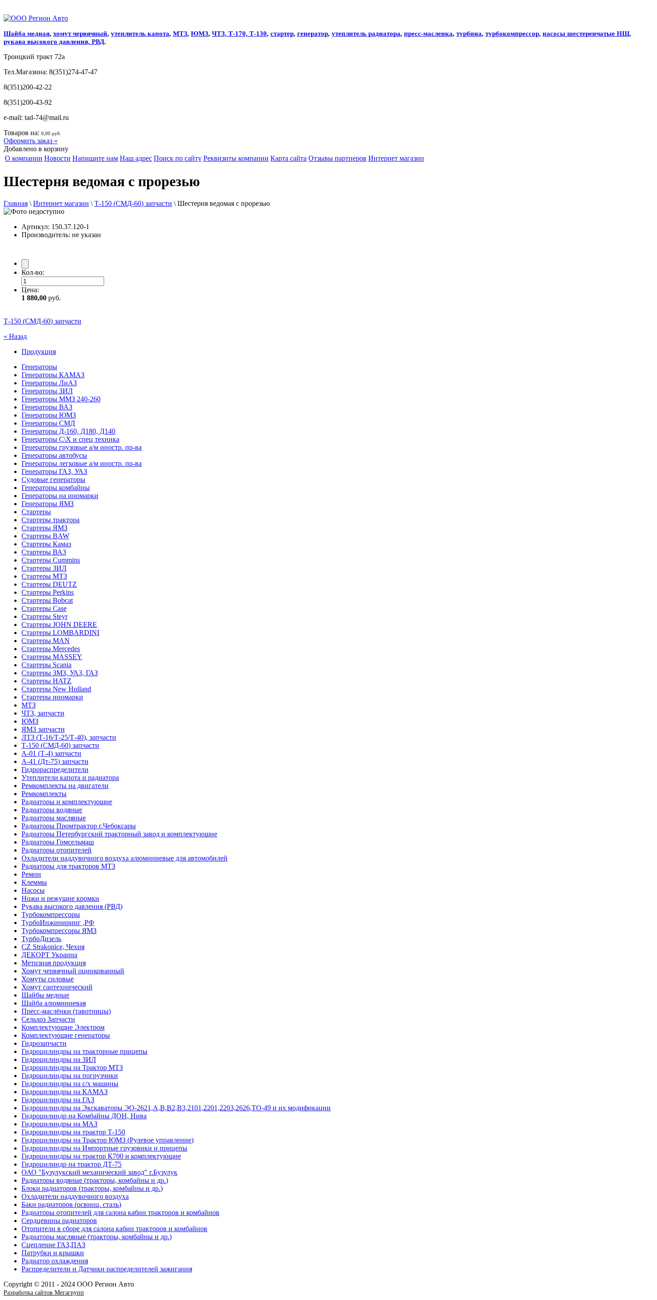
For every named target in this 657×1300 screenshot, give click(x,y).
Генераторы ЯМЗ (47, 503)
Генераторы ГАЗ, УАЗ (54, 471)
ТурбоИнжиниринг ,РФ (57, 922)
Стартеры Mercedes (50, 648)
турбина (469, 33)
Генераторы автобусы (54, 455)
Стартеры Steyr (44, 616)
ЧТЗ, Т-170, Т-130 (239, 33)
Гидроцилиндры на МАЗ (59, 1124)
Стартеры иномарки (52, 697)
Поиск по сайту (178, 158)
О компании (23, 158)
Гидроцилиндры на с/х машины (69, 1083)
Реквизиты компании (236, 158)
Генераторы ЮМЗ (48, 415)
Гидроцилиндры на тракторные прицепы (84, 1051)
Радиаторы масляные (53, 818)
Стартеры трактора (50, 520)
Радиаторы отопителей (56, 850)
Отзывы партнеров (337, 158)
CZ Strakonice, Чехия (52, 946)
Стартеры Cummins (50, 560)
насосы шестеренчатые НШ (586, 33)
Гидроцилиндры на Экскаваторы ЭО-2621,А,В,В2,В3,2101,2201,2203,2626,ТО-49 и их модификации (176, 1108)
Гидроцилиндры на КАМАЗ (64, 1091)
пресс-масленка (428, 33)
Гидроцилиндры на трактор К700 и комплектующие (101, 1156)
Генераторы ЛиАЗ (49, 383)
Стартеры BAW (45, 536)
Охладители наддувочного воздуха (75, 1196)
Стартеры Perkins (47, 592)
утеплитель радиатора (366, 33)
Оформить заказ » (31, 141)
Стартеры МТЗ (44, 576)
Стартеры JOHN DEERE (59, 624)
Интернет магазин (396, 158)
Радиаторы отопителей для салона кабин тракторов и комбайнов (120, 1212)
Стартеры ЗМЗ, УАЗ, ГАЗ (59, 673)
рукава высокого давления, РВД (54, 41)
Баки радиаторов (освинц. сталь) (71, 1204)
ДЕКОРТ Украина (49, 955)
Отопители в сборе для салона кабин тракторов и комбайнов (114, 1228)
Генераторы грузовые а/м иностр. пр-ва (81, 447)
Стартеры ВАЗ (43, 552)
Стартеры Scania (46, 665)
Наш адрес (136, 158)
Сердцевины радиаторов (59, 1220)
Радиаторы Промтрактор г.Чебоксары (78, 826)
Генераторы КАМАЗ (52, 375)
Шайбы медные (45, 995)
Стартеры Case (44, 608)
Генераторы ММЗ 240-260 (61, 399)
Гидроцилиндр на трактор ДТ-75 (71, 1164)
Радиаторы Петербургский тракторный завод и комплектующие (119, 834)
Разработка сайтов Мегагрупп (44, 1292)
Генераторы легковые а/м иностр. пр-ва (81, 463)
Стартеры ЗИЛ (44, 568)
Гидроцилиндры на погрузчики (69, 1075)
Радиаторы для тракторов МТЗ (68, 866)
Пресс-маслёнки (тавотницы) (66, 1011)
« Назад (15, 336)
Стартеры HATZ (46, 681)
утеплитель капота (140, 33)
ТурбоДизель (41, 938)
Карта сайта (288, 158)
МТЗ (180, 33)
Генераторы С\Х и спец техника (70, 439)
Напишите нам (95, 158)
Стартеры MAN (45, 640)
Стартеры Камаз (46, 544)
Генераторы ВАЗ (46, 407)
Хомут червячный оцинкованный (72, 971)
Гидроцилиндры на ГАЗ (57, 1100)
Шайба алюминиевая (53, 1003)
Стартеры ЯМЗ (44, 528)
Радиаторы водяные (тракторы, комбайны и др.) (94, 1180)
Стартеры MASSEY (51, 657)
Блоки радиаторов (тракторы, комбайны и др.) (92, 1188)
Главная (16, 203)
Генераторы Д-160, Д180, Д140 (68, 431)
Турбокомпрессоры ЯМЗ (59, 930)
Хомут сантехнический (57, 987)
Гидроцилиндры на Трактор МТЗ (72, 1067)
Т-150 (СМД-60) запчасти (133, 203)
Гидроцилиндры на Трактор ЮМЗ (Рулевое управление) (107, 1140)
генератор (312, 33)
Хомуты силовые (47, 979)
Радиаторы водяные (51, 810)
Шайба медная (27, 33)
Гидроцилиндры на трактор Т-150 (73, 1132)
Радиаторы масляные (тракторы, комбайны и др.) (96, 1236)
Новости (57, 158)
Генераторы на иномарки (59, 495)
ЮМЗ (199, 33)
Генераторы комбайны (55, 487)
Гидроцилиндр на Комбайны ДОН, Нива (84, 1116)
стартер (282, 33)
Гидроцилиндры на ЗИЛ (58, 1059)
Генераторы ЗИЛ (47, 391)
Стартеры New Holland (56, 689)
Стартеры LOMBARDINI (60, 632)
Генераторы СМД (48, 423)
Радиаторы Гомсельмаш (57, 842)
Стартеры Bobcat (47, 600)
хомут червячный (80, 33)
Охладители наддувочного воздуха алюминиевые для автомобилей (124, 858)
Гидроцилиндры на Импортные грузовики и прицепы (104, 1148)
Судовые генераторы (53, 479)
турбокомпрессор (512, 33)
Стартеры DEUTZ (49, 584)
